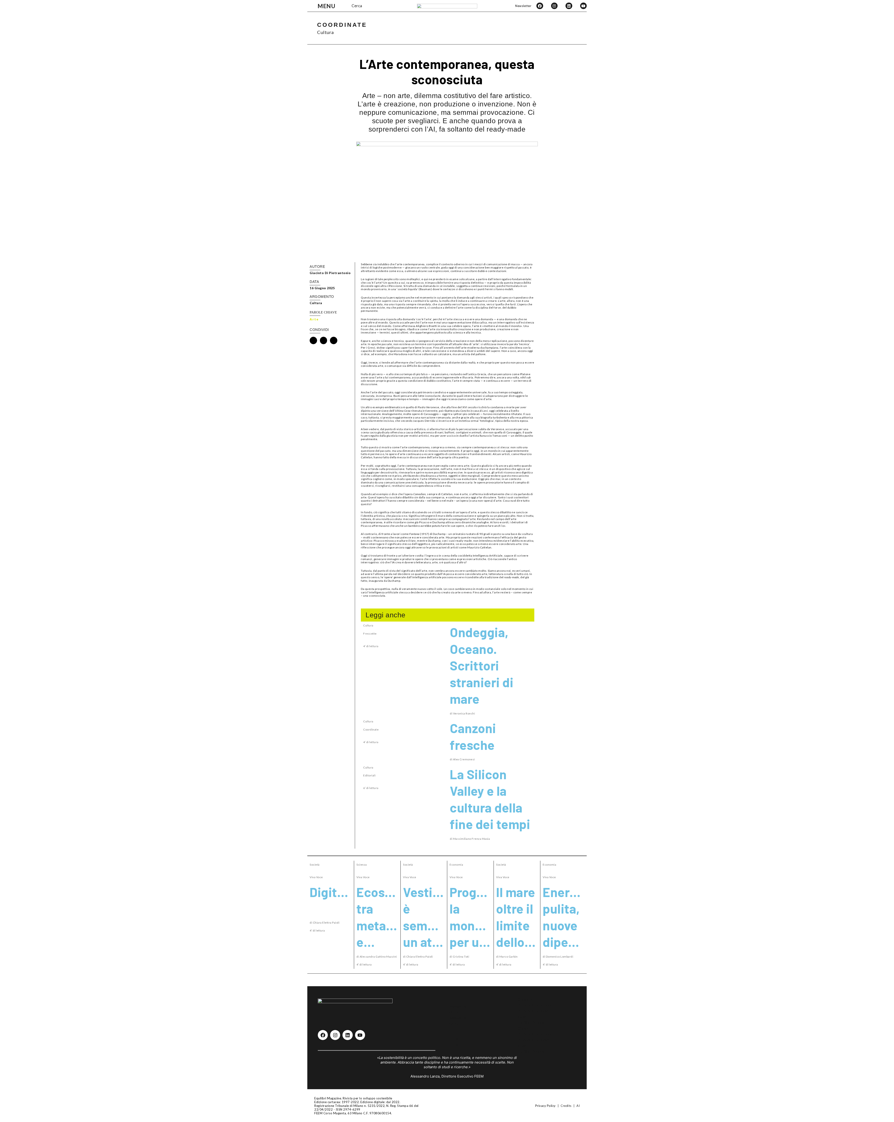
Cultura (325, 32)
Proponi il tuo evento (535, 1011)
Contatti (455, 1012)
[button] (313, 340)
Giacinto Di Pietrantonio (330, 273)
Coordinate (342, 24)
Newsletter (523, 6)
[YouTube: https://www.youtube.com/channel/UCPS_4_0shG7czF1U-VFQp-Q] (360, 1035)
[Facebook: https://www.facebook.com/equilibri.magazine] (323, 1035)
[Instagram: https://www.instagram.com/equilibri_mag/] (335, 1035)
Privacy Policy (545, 1106)
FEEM (454, 1039)
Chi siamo (526, 999)
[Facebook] (539, 6)
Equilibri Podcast (531, 1022)
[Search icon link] (347, 6)
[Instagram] (554, 6)
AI (578, 1106)
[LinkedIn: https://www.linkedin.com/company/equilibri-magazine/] (347, 1035)
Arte (314, 319)
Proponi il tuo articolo (535, 1005)
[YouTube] (583, 6)
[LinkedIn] (569, 6)
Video (522, 1017)
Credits (566, 1106)
